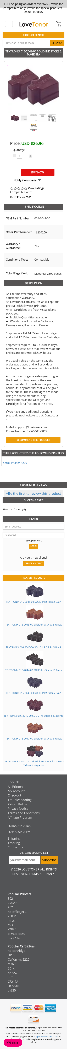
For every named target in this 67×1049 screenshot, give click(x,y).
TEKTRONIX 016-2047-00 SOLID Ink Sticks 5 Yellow (33, 738)
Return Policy (17, 804)
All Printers (16, 786)
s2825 (12, 929)
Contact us (15, 847)
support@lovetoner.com (45, 1036)
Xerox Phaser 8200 (20, 197)
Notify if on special (26, 180)
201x (11, 968)
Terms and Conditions (24, 813)
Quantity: (19, 150)
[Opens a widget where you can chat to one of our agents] (12, 1043)
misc (11, 920)
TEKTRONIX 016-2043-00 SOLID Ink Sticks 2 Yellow (33, 624)
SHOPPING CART (33, 500)
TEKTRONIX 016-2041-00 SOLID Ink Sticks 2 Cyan (33, 601)
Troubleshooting (20, 800)
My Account (16, 791)
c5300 (12, 925)
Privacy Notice (18, 808)
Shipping (14, 838)
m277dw (14, 938)
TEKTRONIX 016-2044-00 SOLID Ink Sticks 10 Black (33, 670)
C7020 (12, 903)
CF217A (13, 981)
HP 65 (12, 955)
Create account (34, 563)
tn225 (12, 990)
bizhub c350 (16, 934)
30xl (11, 977)
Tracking (14, 843)
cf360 (11, 964)
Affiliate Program (20, 817)
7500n (12, 916)
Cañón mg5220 (18, 959)
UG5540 (13, 986)
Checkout (14, 795)
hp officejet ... (17, 912)
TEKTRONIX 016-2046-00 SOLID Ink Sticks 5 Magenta (33, 715)
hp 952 (13, 973)
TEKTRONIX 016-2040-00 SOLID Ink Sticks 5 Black (33, 647)
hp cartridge (16, 951)
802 (10, 898)
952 (10, 907)
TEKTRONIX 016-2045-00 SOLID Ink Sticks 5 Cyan (33, 693)
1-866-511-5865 (20, 826)
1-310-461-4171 (20, 832)
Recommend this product (33, 440)
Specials (14, 782)
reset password (33, 540)
